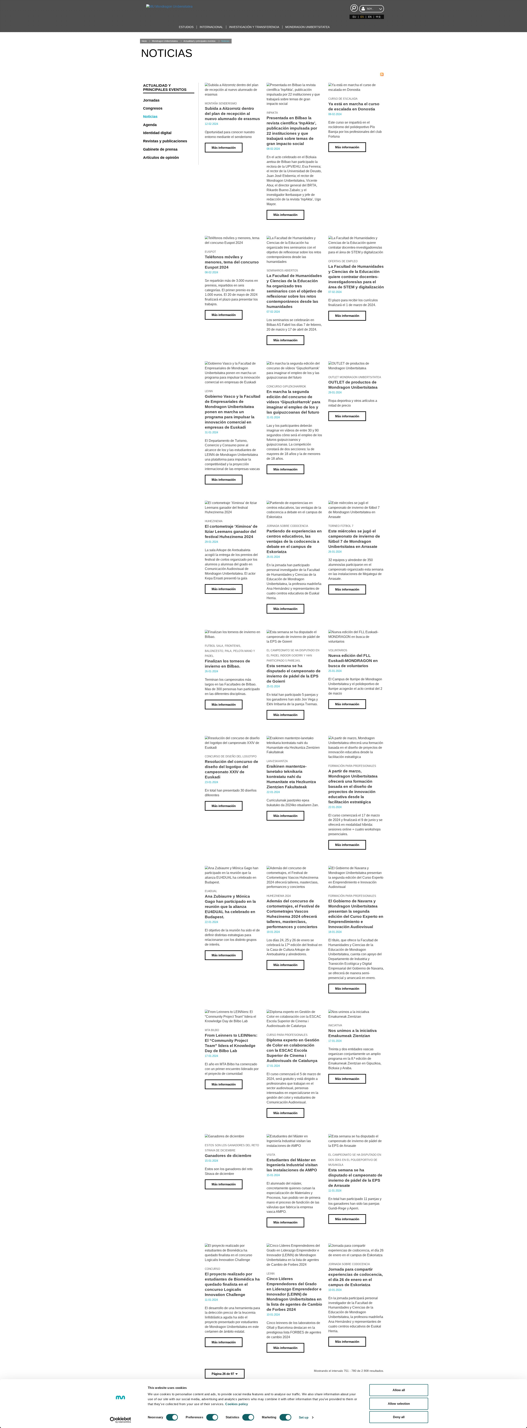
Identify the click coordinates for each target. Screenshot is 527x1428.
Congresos (152, 108)
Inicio (144, 41)
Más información (224, 147)
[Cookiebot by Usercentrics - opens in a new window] (121, 1420)
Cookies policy (236, 1404)
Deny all (399, 1417)
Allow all (399, 1390)
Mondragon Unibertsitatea (165, 41)
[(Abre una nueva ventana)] (382, 74)
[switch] (212, 1417)
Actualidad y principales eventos (199, 41)
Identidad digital (157, 133)
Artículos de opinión (161, 158)
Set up (303, 1417)
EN (370, 17)
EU (354, 17)
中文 (378, 17)
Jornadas (151, 100)
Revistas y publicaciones (165, 141)
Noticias (225, 41)
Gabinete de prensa (160, 149)
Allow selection (399, 1403)
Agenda (150, 125)
